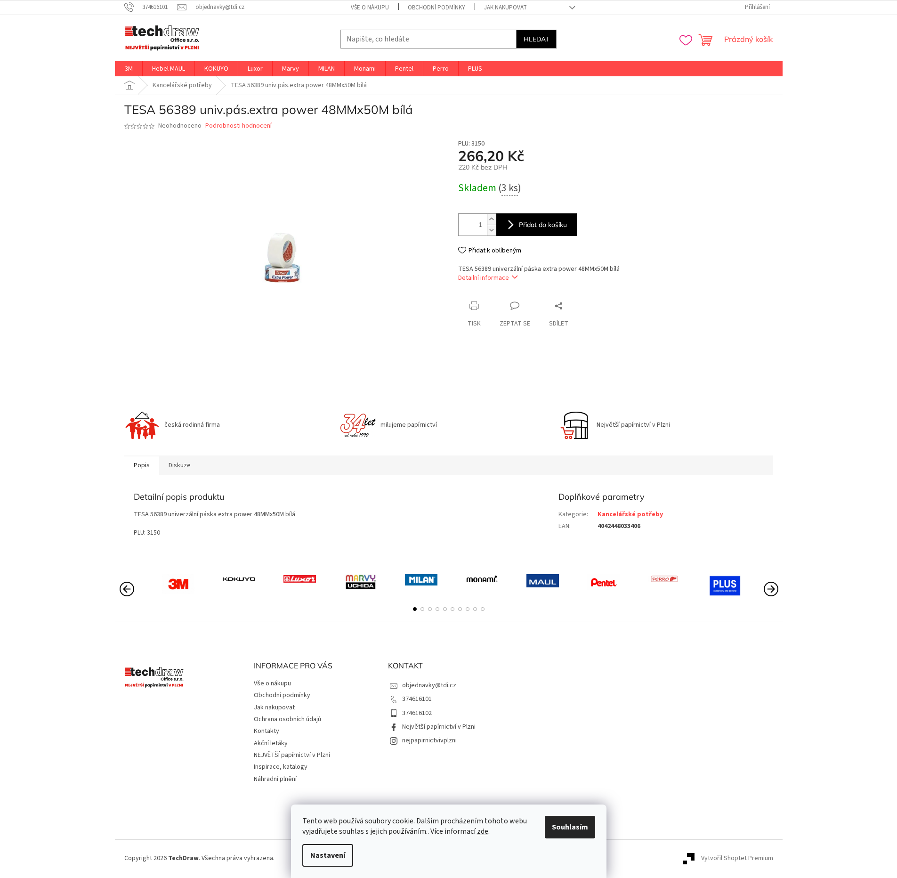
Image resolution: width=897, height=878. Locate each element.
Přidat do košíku (543, 224)
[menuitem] (128, 68)
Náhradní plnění (275, 779)
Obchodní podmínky (436, 7)
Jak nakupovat (505, 7)
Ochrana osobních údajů (287, 719)
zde (482, 831)
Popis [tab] (142, 465)
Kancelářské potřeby (630, 514)
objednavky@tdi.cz (429, 685)
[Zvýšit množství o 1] (491, 219)
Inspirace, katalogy (280, 767)
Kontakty (266, 731)
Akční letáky (271, 743)
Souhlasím (570, 827)
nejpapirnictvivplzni (429, 740)
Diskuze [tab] (180, 465)
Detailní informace (483, 278)
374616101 (417, 699)
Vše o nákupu (370, 7)
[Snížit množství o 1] (491, 230)
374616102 (417, 713)
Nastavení (327, 855)
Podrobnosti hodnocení (238, 126)
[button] (415, 609)
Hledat (536, 39)
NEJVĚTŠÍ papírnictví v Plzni (292, 755)
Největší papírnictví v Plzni (439, 727)
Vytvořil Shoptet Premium (737, 858)
